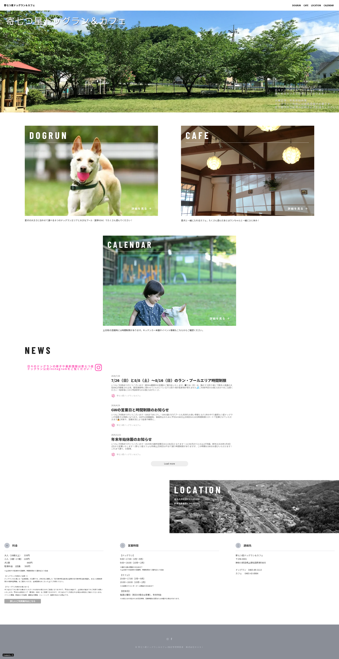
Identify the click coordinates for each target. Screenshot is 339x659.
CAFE (306, 5)
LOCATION (316, 5)
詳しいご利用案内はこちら (22, 601)
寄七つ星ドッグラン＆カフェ (19, 5)
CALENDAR (329, 5)
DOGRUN (296, 5)
